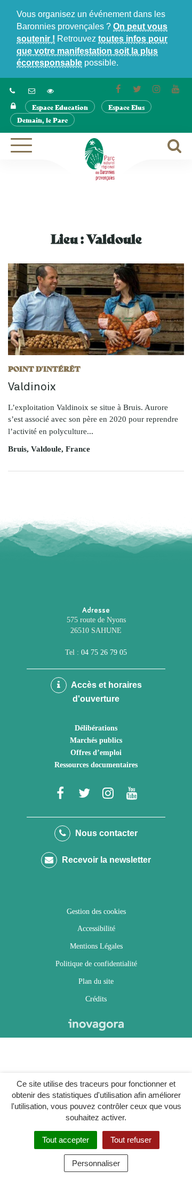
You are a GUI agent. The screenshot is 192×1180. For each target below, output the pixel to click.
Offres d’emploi (96, 753)
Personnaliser (96, 1163)
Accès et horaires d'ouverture (105, 691)
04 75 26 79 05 (104, 652)
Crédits (96, 999)
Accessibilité (96, 929)
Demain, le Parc (42, 119)
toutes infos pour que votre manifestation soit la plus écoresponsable (92, 51)
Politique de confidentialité (96, 964)
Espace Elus (126, 106)
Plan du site (96, 981)
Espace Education (60, 106)
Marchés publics (96, 740)
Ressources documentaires (96, 765)
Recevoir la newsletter (105, 859)
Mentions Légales (96, 946)
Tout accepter (65, 1139)
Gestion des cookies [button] (96, 912)
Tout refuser (130, 1139)
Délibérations (96, 728)
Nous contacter (105, 833)
